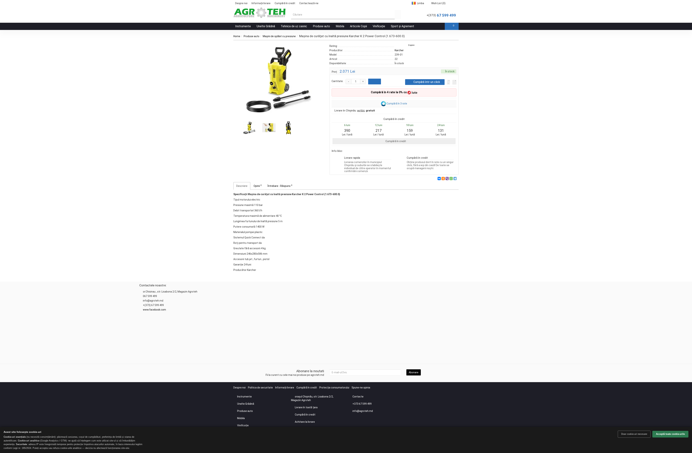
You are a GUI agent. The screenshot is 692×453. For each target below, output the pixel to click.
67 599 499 (441, 15)
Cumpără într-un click (426, 82)
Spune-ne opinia (361, 387)
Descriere (241, 185)
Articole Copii (358, 26)
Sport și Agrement (402, 26)
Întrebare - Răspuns (280, 185)
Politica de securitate (260, 387)
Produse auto (321, 26)
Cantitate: (337, 81)
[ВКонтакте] (439, 178)
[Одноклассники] (443, 178)
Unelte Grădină (266, 26)
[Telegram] (455, 178)
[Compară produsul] (454, 82)
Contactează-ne (308, 3)
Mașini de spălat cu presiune (279, 36)
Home (236, 36)
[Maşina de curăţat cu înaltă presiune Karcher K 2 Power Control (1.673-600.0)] (279, 80)
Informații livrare (261, 3)
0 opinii (411, 45)
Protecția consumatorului (334, 387)
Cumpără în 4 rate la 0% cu (389, 92)
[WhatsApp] (451, 178)
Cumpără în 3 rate (396, 103)
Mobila (340, 26)
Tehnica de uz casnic (294, 26)
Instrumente (243, 26)
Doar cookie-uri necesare (634, 434)
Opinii (257, 185)
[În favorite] (448, 82)
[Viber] (447, 178)
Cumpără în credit (285, 3)
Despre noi (241, 3)
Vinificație (379, 26)
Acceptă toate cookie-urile (670, 434)
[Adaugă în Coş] (374, 81)
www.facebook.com (154, 309)
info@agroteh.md (362, 411)
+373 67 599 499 (362, 403)
